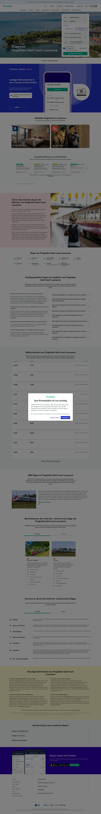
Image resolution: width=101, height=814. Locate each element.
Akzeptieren (65, 417)
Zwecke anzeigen (54, 417)
